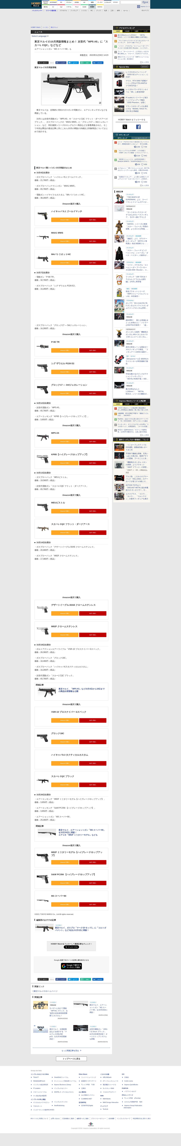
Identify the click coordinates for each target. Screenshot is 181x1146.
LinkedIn (99, 63)
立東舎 (83, 1088)
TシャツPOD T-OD (88, 1085)
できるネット (37, 1106)
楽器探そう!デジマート (88, 1081)
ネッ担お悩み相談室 (40, 1096)
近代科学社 (82, 1102)
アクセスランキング (127, 28)
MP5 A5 (55, 433)
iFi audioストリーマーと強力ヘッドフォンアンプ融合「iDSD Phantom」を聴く (137, 100)
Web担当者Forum (39, 1081)
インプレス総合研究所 (40, 1085)
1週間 (136, 31)
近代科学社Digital (87, 1105)
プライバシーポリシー (98, 1118)
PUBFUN (125, 1088)
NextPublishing (59, 1105)
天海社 (126, 1077)
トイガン (84, 10)
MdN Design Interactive (110, 1102)
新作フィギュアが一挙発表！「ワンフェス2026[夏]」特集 (133, 440)
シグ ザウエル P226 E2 (62, 363)
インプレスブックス (60, 1102)
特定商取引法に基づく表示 (142, 1118)
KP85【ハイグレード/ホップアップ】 (69, 454)
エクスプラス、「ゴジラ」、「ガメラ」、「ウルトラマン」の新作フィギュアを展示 (137, 496)
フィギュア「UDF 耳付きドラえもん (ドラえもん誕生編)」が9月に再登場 (136, 279)
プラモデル (63, 10)
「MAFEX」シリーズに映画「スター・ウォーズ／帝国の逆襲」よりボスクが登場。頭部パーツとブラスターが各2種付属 (137, 229)
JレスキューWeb (108, 1088)
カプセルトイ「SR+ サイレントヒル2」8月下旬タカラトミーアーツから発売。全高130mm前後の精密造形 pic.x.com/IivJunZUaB (133, 170)
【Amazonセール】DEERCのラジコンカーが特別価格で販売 (137, 361)
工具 (112, 10)
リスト (52, 63)
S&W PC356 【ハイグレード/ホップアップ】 (73, 874)
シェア (63, 63)
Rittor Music (83, 1074)
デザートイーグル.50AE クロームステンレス (73, 605)
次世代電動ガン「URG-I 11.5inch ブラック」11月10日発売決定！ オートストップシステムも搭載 (99, 1034)
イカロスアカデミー (109, 1092)
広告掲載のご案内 (68, 1118)
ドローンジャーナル (40, 1092)
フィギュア (74, 10)
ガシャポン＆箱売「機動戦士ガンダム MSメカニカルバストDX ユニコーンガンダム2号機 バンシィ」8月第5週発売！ (137, 337)
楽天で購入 (92, 220)
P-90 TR (55, 342)
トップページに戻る (71, 1059)
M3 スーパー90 (58, 896)
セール (125, 10)
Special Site (124, 67)
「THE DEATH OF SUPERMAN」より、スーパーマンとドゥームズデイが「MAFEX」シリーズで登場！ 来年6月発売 (136, 202)
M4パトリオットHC (61, 254)
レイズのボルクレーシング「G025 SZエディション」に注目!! (137, 74)
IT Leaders (36, 1088)
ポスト (45, 63)
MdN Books (107, 1099)
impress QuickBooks (131, 1085)
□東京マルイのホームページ (45, 991)
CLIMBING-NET (86, 1099)
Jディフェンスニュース (110, 1081)
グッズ (98, 10)
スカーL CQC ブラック (62, 776)
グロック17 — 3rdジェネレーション (69, 385)
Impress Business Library (62, 1085)
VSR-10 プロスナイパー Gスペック (68, 712)
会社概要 (111, 1118)
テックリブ (104, 1106)
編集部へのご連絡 (83, 1118)
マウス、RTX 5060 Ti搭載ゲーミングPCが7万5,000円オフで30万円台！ (137, 83)
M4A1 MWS (57, 233)
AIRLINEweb (107, 1077)
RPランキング (122, 138)
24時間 (127, 31)
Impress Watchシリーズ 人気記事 (132, 401)
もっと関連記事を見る (70, 1051)
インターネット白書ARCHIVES (43, 1110)
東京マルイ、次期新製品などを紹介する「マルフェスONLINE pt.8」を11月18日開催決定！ (58, 1034)
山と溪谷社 (82, 1092)
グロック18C (57, 733)
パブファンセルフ (130, 1091)
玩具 (105, 10)
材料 (118, 10)
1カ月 (146, 31)
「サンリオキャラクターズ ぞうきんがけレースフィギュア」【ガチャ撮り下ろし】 (137, 214)
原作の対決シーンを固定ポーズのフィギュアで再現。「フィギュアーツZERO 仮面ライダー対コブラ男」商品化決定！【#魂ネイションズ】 (137, 352)
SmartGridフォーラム (61, 1077)
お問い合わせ (55, 1118)
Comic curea (128, 1081)
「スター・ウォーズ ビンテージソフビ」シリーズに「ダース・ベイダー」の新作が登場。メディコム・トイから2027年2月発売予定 (137, 255)
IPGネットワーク (127, 1095)
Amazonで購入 (64, 220)
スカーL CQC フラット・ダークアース (70, 524)
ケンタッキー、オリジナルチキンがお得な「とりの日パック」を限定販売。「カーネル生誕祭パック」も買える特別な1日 (133, 426)
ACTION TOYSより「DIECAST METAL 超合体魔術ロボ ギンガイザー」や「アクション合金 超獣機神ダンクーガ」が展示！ (137, 490)
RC (92, 10)
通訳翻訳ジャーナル (109, 1085)
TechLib (105, 1109)
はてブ (75, 63)
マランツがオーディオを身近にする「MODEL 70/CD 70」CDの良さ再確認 (137, 108)
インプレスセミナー (60, 1088)
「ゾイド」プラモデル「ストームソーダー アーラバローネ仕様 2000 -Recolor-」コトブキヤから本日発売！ (133, 48)
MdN (102, 1096)
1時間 (118, 31)
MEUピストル (58, 502)
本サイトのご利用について (39, 1118)
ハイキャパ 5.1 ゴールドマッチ (66, 211)
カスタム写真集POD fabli (133, 1102)
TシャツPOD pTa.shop (132, 1098)
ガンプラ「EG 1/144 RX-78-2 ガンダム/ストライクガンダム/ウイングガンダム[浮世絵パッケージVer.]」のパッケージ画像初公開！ (137, 308)
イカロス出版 (104, 1074)
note (87, 63)
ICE (123, 1074)
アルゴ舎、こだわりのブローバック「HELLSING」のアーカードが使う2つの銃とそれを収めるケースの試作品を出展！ (137, 481)
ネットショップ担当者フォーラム (65, 1081)
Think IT (36, 1077)
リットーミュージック (88, 1077)
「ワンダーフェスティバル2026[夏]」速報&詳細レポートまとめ (136, 447)
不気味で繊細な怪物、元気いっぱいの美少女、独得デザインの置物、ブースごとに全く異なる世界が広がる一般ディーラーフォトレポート (137, 458)
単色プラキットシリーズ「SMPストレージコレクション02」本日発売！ (137, 293)
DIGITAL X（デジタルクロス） (64, 1092)
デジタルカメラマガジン (41, 1102)
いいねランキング (141, 138)
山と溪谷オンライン (88, 1095)
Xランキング (124, 135)
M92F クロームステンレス (64, 626)
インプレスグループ (123, 1118)
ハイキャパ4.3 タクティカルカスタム (69, 755)
